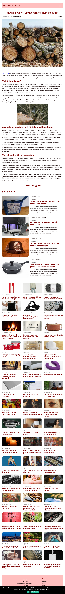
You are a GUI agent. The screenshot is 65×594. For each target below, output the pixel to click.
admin (38, 196)
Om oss (44, 583)
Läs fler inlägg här (33, 185)
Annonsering (43, 581)
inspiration (60, 16)
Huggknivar (5, 74)
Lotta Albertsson (16, 16)
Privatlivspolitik (34, 591)
